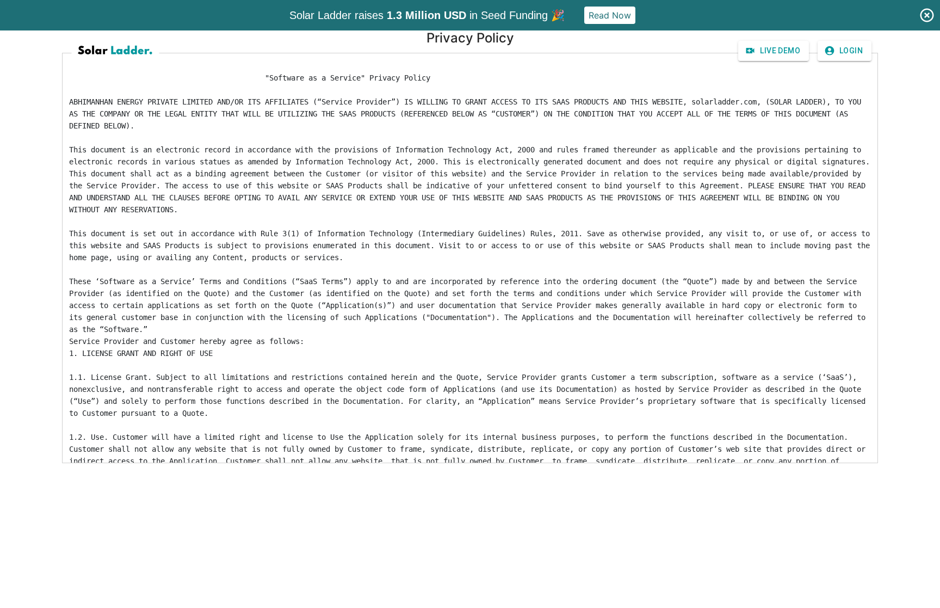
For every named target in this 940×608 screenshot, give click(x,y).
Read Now (610, 15)
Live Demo (780, 50)
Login (851, 50)
